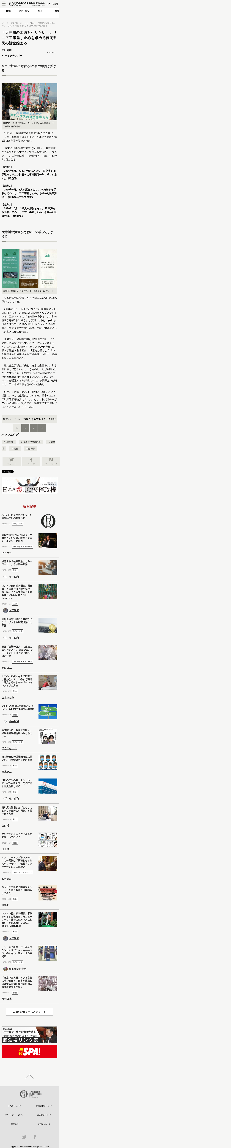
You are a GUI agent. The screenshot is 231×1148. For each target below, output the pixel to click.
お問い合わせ (44, 1124)
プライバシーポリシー (15, 1115)
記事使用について (44, 1106)
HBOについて (14, 1106)
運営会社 (15, 1124)
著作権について (44, 1115)
